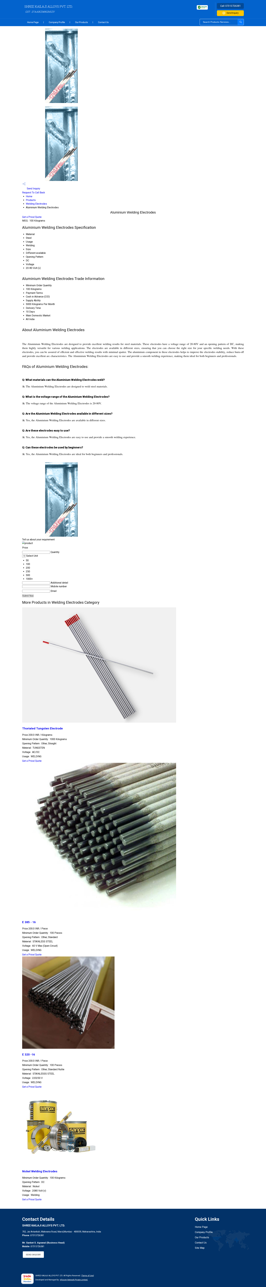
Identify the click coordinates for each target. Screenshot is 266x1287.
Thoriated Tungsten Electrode (42, 728)
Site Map (200, 1247)
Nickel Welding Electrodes (39, 1171)
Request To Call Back (33, 192)
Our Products (81, 22)
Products (31, 200)
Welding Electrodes (36, 203)
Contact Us (103, 22)
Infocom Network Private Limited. (74, 1280)
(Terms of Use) (87, 1276)
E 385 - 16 (29, 922)
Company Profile (57, 22)
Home (29, 196)
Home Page (33, 22)
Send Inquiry (233, 13)
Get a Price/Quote (32, 217)
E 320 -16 (28, 1054)
